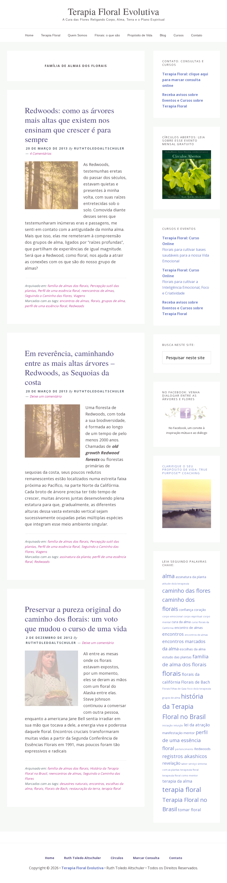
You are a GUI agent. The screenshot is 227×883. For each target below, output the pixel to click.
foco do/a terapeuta (199, 688)
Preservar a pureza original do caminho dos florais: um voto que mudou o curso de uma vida (76, 618)
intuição (178, 725)
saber (184, 763)
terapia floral (111, 788)
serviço (193, 763)
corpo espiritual (193, 616)
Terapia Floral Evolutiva (113, 11)
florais (95, 301)
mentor (189, 733)
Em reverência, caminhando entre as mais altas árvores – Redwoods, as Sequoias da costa (70, 367)
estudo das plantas (177, 657)
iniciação (167, 725)
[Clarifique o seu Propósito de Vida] (186, 503)
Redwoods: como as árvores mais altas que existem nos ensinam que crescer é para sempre (69, 124)
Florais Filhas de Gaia (174, 688)
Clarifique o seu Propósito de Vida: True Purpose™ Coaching (185, 469)
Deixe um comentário (45, 396)
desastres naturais (73, 784)
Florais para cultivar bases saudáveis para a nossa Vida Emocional (185, 249)
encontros (96, 784)
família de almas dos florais (67, 286)
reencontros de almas (97, 290)
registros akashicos (184, 756)
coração (200, 609)
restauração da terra (84, 788)
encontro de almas (188, 627)
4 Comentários (40, 153)
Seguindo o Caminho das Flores (48, 296)
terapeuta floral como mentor (180, 775)
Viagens (79, 296)
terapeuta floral (189, 769)
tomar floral (189, 809)
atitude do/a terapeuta (175, 583)
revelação (171, 763)
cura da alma (181, 622)
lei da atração (197, 724)
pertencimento (184, 749)
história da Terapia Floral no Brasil (184, 706)
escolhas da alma (192, 649)
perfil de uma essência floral (46, 306)
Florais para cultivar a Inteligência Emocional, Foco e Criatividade (185, 282)
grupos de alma (113, 301)
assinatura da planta (75, 557)
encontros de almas (74, 301)
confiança (186, 609)
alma (168, 576)
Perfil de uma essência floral (59, 290)
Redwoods (76, 306)
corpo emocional (172, 616)
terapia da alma (177, 781)
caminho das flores (186, 590)
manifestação (172, 733)
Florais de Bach (56, 788)
